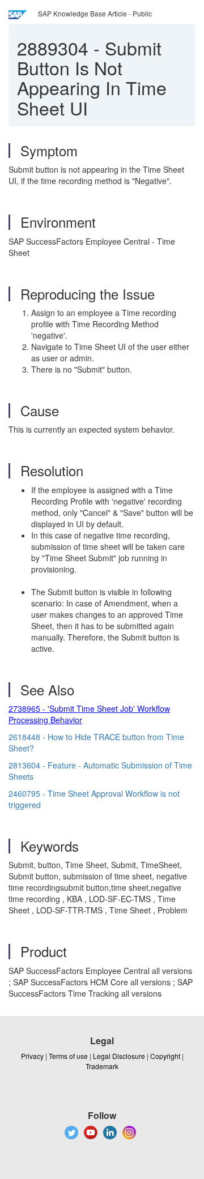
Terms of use (68, 1056)
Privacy (32, 1056)
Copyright (165, 1056)
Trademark (102, 1066)
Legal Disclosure (119, 1056)
